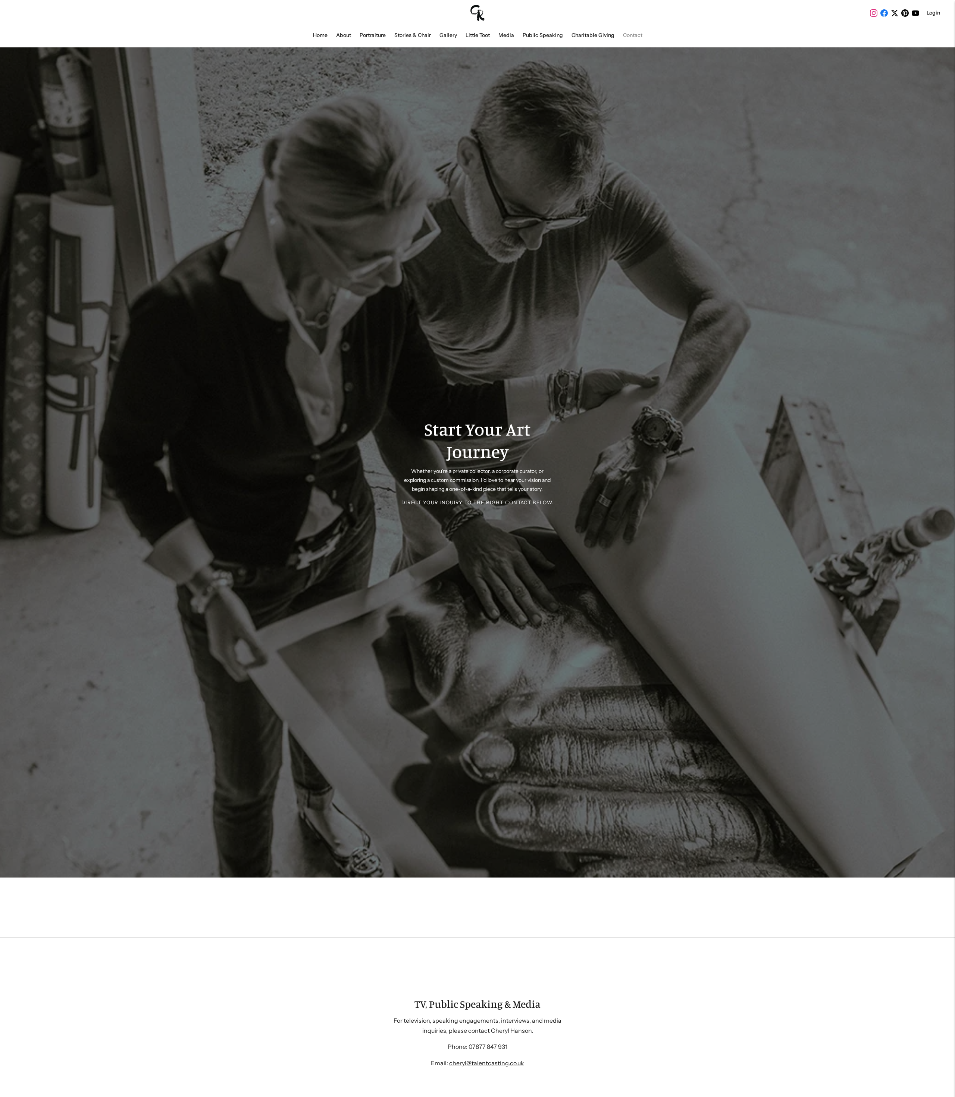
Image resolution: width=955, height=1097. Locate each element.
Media (506, 35)
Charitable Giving (593, 35)
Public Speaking (543, 35)
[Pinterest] (905, 13)
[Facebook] (884, 13)
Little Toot (478, 35)
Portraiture (373, 35)
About (343, 35)
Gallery (448, 35)
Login (933, 12)
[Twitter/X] (894, 13)
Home (320, 35)
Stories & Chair (412, 35)
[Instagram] (873, 13)
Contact (632, 35)
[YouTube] (915, 13)
